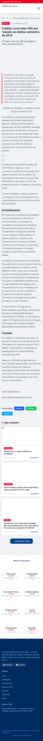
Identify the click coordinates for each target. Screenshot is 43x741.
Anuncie (5, 691)
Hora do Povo (7, 683)
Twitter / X (7, 414)
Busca (4, 698)
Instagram (9, 665)
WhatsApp (31, 408)
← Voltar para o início (21, 541)
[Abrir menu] (39, 8)
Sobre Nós (6, 694)
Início (3, 18)
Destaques (6, 679)
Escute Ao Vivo (7, 687)
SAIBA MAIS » (34, 458)
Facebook (19, 408)
